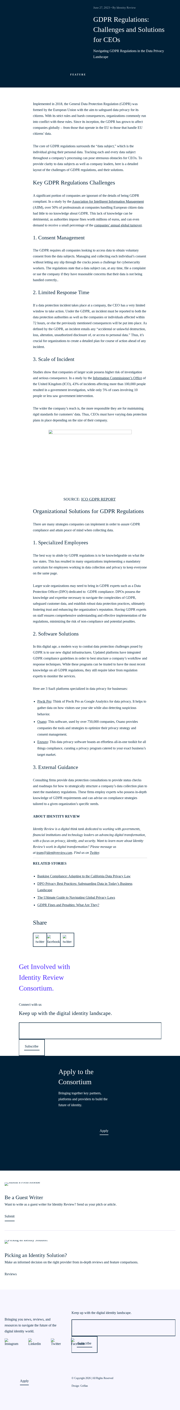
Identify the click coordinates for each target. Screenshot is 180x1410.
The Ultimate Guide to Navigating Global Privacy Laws (76, 897)
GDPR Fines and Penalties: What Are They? (68, 905)
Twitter (94, 852)
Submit (9, 1216)
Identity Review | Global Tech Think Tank (23, 5)
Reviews (11, 1274)
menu (174, 5)
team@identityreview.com (54, 852)
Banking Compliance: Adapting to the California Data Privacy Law (84, 876)
